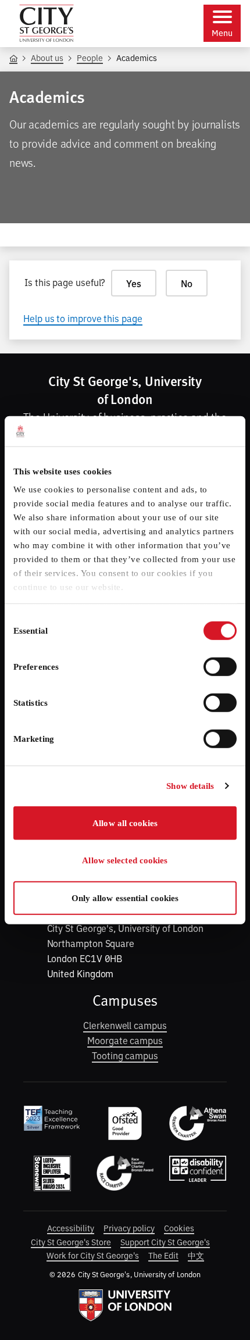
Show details (190, 786)
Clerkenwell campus (125, 1025)
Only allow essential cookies (125, 898)
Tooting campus (125, 1055)
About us (47, 57)
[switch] (220, 667)
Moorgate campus (125, 1040)
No (186, 283)
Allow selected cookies (124, 860)
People (90, 57)
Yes (133, 283)
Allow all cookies (125, 823)
